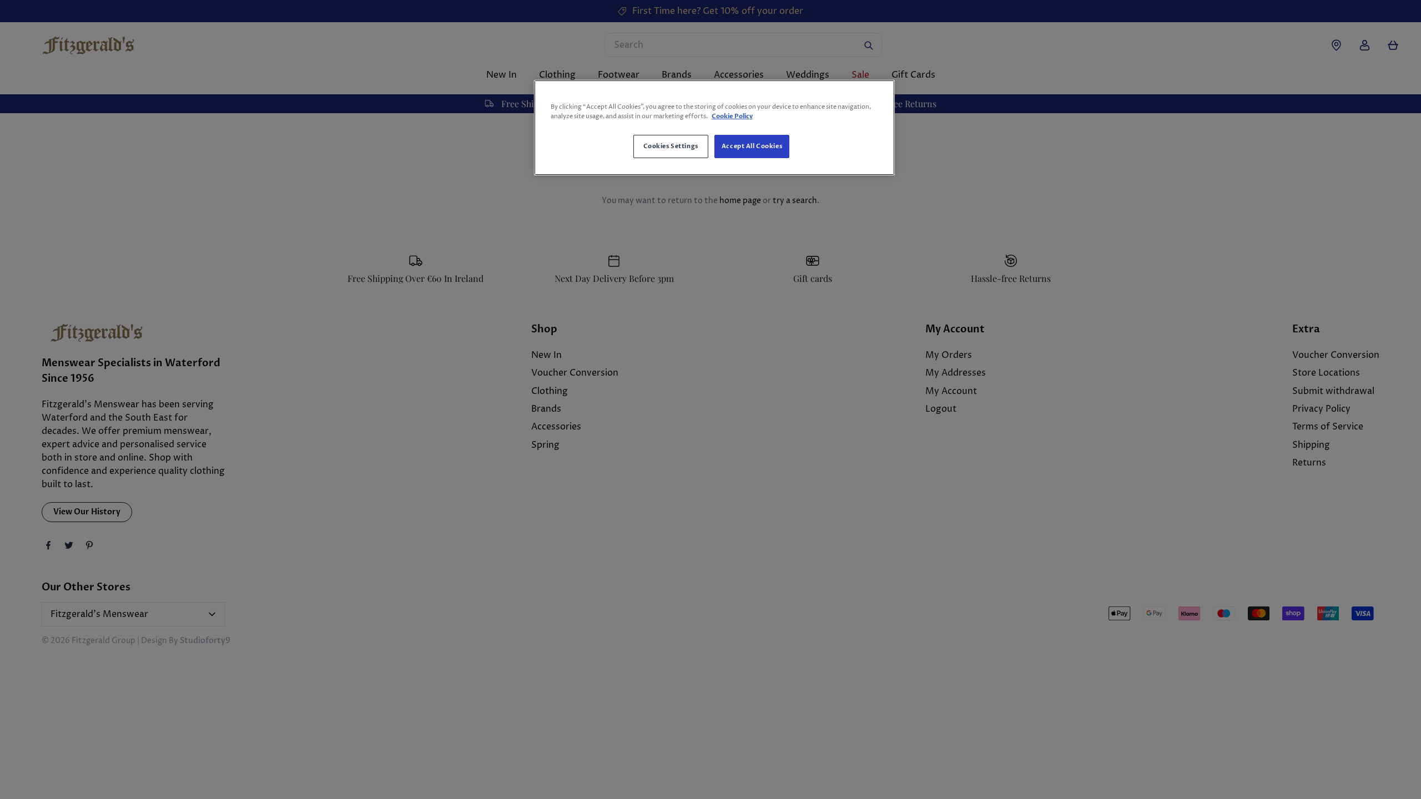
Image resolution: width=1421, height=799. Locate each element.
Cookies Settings (670, 146)
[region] (714, 127)
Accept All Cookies (752, 146)
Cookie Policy (732, 116)
